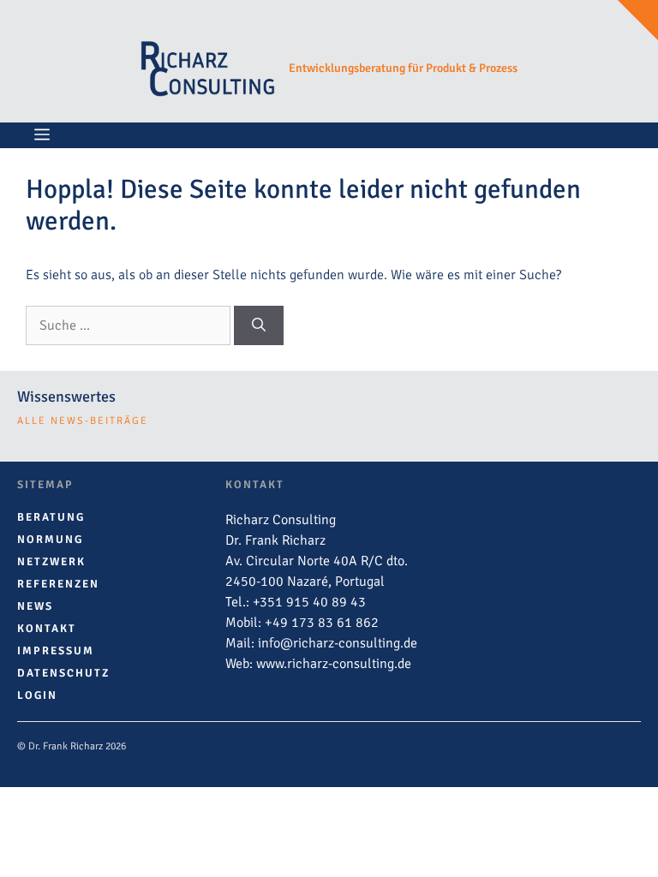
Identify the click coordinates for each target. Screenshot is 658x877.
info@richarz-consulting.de (337, 643)
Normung (50, 539)
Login (37, 695)
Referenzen (58, 584)
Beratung (51, 517)
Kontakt (46, 628)
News (35, 606)
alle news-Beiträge (82, 421)
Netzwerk (51, 562)
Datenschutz (63, 673)
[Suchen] (259, 325)
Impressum (55, 651)
